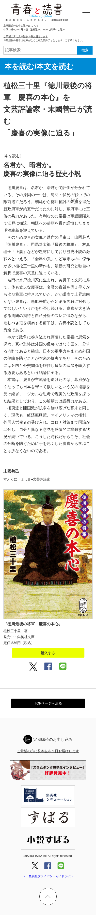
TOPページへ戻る (48, 703)
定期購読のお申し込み (53, 739)
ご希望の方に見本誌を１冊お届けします (25, 36)
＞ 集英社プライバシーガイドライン (48, 876)
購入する (48, 653)
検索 (84, 50)
